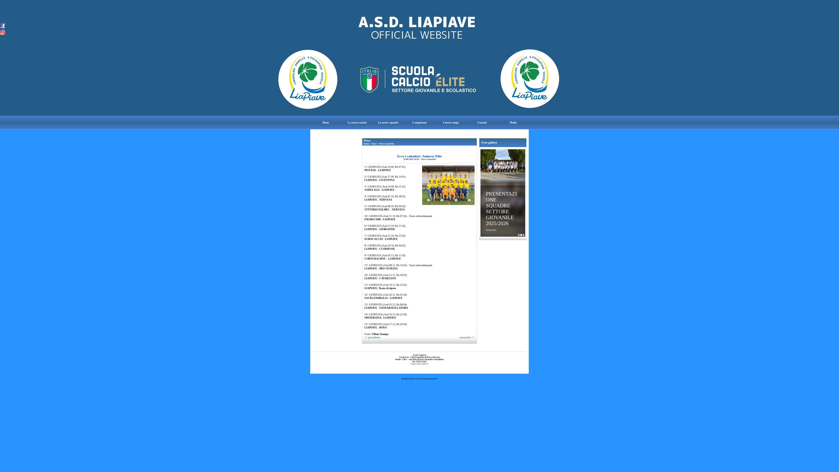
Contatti (482, 122)
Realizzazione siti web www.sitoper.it (420, 378)
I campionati (419, 122)
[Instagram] (2, 31)
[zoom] (448, 204)
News (374, 143)
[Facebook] (2, 25)
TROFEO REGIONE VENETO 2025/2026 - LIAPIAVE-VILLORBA (524, 235)
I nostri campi (451, 122)
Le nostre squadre (388, 122)
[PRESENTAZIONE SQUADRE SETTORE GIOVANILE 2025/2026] (502, 164)
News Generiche (386, 143)
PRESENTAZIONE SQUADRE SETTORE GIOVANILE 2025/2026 (501, 208)
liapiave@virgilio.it (419, 364)
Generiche (491, 230)
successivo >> (467, 337)
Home (325, 122)
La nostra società (357, 122)
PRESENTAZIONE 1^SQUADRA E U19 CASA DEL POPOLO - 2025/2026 (519, 235)
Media (513, 122)
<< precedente (372, 337)
